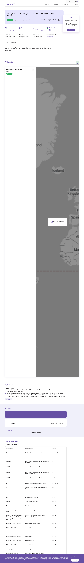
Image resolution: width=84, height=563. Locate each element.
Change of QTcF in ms (29, 540)
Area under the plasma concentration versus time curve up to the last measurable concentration (37, 467)
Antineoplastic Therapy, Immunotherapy (24, 37)
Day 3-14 (54, 501)
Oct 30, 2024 (48, 19)
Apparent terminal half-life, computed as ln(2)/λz (35, 483)
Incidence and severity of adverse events (33, 510)
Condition (7, 34)
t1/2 (7, 483)
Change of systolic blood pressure (32, 549)
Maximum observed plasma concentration (34, 452)
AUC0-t (8, 477)
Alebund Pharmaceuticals (10, 42)
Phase (22, 27)
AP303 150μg (12, 423)
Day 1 (53, 461)
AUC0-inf (8, 472)
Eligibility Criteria (11, 385)
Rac (7, 505)
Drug (10, 421)
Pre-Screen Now (71, 29)
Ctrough (8, 501)
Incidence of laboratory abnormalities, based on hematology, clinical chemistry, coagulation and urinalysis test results (14, 517)
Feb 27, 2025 (57, 19)
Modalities (21, 34)
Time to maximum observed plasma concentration (35, 457)
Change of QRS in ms (29, 536)
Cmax (7, 452)
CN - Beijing (8, 71)
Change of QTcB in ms (29, 544)
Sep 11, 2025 (57, 20)
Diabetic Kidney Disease (10, 36)
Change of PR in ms (29, 532)
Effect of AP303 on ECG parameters (13, 523)
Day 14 (53, 477)
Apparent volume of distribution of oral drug (34, 493)
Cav (7, 497)
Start (53, 19)
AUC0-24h (8, 461)
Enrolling (11, 30)
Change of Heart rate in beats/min (32, 523)
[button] (69, 1)
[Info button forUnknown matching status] (26, 20)
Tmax (7, 457)
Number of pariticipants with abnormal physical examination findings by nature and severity (35, 554)
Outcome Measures (11, 441)
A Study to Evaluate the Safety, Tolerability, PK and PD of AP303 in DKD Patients (31, 15)
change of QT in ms (29, 527)
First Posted (43, 19)
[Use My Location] (77, 62)
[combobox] (63, 63)
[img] (71, 18)
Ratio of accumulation (30, 505)
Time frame (54, 448)
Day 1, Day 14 (55, 452)
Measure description (29, 448)
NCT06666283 (49, 36)
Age (36, 27)
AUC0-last (8, 466)
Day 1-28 (54, 510)
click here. (54, 559)
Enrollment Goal (52, 27)
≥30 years (39, 30)
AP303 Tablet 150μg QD (57, 423)
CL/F (7, 487)
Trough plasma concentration (31, 501)
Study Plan (8, 408)
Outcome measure (9, 448)
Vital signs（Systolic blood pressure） (14, 549)
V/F (7, 493)
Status (9, 27)
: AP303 (14, 414)
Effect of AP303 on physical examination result (12, 554)
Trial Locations (10, 62)
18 (50, 30)
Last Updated (51, 20)
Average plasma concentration (31, 497)
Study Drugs (36, 34)
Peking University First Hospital (14, 69)
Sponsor (7, 40)
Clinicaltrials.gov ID (51, 34)
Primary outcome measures (11, 444)
